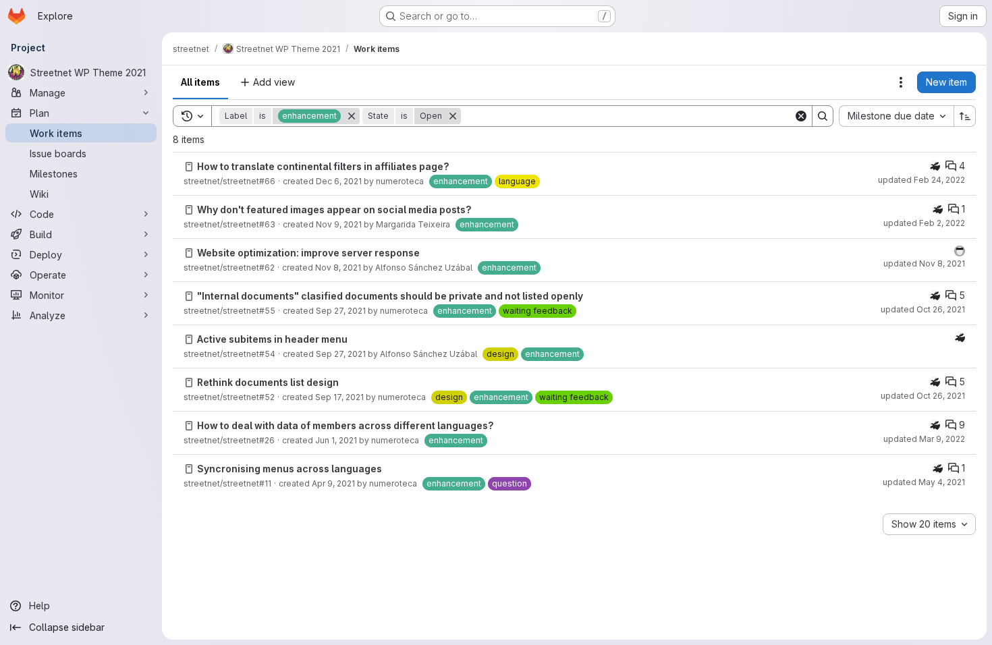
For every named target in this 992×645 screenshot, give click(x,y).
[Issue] (189, 166)
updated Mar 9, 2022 (924, 439)
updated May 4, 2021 (924, 482)
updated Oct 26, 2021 (923, 309)
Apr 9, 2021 (333, 483)
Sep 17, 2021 (339, 397)
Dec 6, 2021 (339, 181)
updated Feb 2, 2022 (924, 223)
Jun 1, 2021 (336, 440)
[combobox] (896, 116)
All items (200, 82)
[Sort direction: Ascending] (965, 116)
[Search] (822, 116)
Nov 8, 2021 (338, 267)
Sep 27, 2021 (341, 311)
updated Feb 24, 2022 (921, 180)
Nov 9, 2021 (339, 224)
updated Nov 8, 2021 (924, 263)
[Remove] (351, 116)
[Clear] (801, 116)
